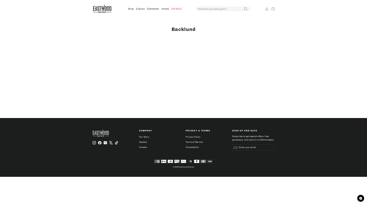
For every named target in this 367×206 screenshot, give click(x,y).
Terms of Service (194, 142)
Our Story (144, 137)
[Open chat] (360, 198)
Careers (143, 147)
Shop (131, 8)
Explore (140, 8)
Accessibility (192, 147)
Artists (165, 8)
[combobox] (223, 9)
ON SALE (176, 8)
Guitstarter (153, 8)
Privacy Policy (193, 137)
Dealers (143, 142)
